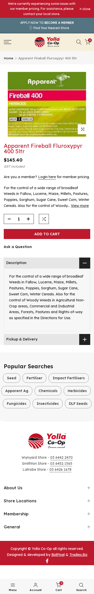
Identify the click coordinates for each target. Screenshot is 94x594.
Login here (47, 177)
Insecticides (48, 403)
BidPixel (58, 554)
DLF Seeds (78, 403)
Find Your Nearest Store (51, 28)
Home (8, 58)
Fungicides (16, 403)
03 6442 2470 (61, 457)
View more (80, 205)
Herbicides (77, 391)
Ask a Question (18, 247)
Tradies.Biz (78, 554)
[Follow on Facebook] (47, 561)
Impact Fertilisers (69, 378)
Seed (11, 378)
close (86, 9)
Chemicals (48, 391)
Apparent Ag (16, 391)
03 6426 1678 (60, 469)
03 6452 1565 (61, 463)
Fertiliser (34, 378)
